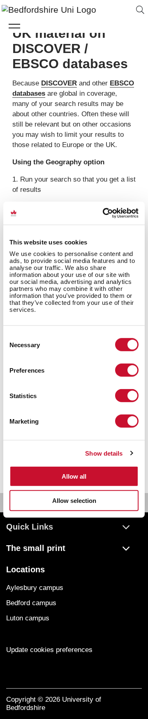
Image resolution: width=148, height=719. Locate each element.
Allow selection (74, 500)
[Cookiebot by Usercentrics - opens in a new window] (104, 213)
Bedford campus (31, 603)
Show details (104, 452)
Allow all (74, 476)
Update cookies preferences (49, 650)
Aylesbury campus (34, 588)
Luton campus (27, 618)
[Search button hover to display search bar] (140, 10)
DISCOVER (59, 83)
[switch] (127, 370)
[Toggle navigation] (15, 26)
